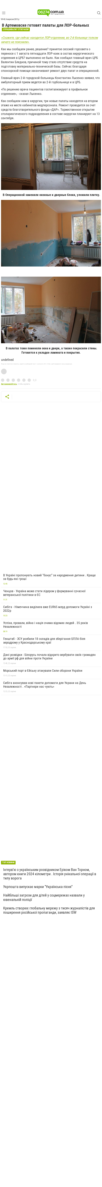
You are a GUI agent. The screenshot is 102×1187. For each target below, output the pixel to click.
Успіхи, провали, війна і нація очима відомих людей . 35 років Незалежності (45, 625)
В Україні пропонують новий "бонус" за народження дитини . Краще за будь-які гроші (49, 577)
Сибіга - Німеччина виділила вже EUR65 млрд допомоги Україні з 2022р (47, 609)
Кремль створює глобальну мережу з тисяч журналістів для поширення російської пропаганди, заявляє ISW (49, 910)
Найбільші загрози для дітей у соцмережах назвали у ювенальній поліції (44, 897)
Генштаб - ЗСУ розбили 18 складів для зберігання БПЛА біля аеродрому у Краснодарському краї (44, 640)
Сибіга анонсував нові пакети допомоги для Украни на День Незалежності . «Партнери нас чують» (44, 684)
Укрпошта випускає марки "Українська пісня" (38, 887)
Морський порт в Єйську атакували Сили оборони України (42, 670)
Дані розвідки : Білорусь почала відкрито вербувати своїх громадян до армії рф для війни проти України (49, 656)
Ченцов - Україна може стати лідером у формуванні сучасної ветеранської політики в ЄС (44, 593)
